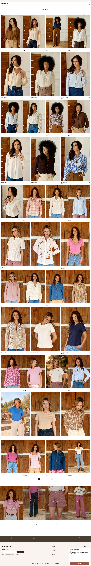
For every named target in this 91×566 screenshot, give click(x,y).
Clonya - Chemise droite (64, 97)
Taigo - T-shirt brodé (49, 389)
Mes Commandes (54, 550)
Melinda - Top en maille (4, 437)
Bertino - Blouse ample (4, 49)
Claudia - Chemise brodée (72, 304)
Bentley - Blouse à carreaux (4, 267)
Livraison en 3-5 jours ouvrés (11, 539)
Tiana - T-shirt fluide (63, 267)
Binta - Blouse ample (26, 49)
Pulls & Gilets (40, 524)
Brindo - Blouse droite (34, 97)
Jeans (37, 524)
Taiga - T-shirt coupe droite (34, 352)
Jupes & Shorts (58, 524)
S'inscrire (79, 563)
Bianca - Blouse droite (4, 97)
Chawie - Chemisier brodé (49, 219)
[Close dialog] (89, 549)
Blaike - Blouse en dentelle (26, 304)
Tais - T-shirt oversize (3, 474)
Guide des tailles (54, 553)
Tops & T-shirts (54, 524)
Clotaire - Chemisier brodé (34, 267)
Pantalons (35, 524)
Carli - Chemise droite (71, 134)
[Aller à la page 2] (52, 479)
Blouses (29, 524)
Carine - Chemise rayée (49, 134)
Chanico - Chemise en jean (49, 304)
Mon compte (53, 549)
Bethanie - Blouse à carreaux (65, 437)
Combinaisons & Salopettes (47, 524)
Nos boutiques (53, 551)
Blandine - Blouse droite (26, 134)
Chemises (32, 524)
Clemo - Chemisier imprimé (5, 389)
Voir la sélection (11, 503)
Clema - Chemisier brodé (4, 352)
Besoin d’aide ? (80, 539)
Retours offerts (34, 539)
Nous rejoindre (53, 554)
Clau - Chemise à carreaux (27, 219)
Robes (43, 524)
